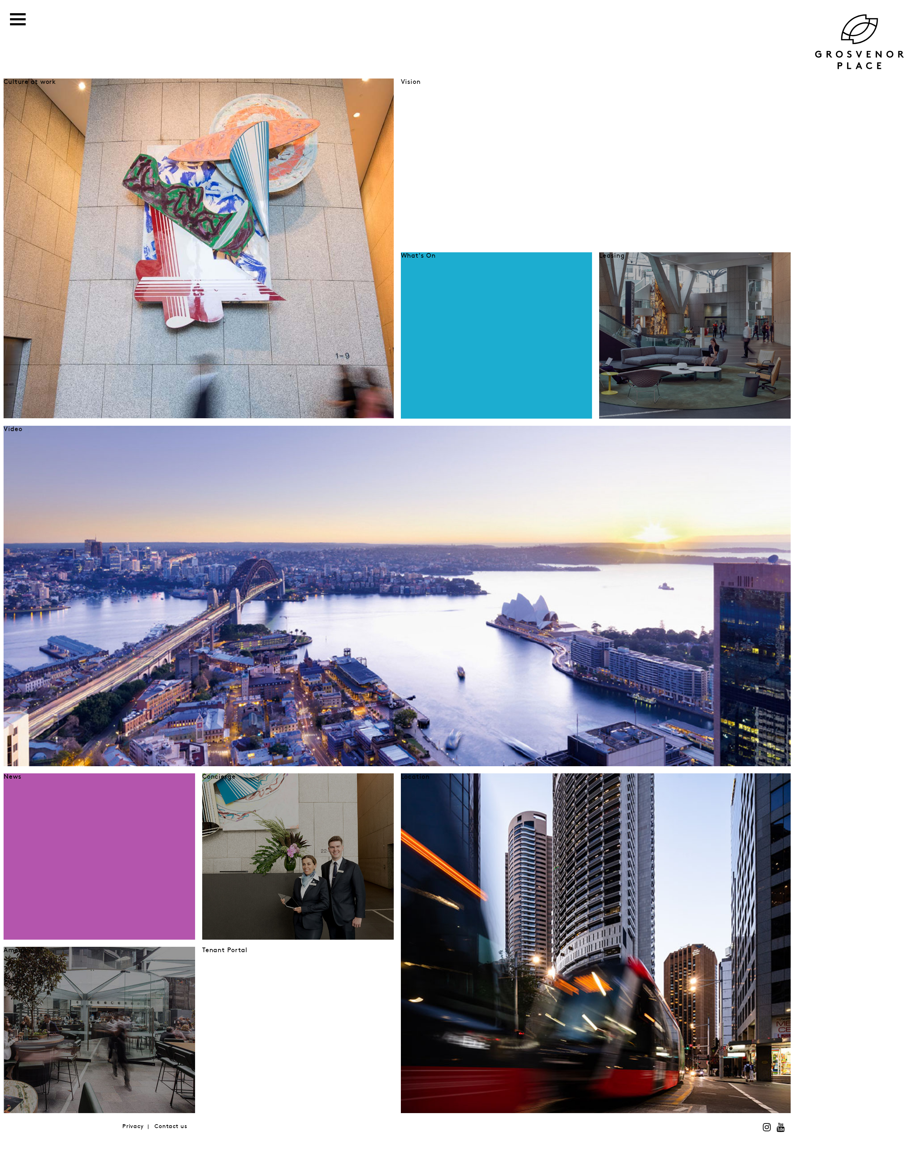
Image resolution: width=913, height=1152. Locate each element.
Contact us (170, 1126)
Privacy (133, 1126)
